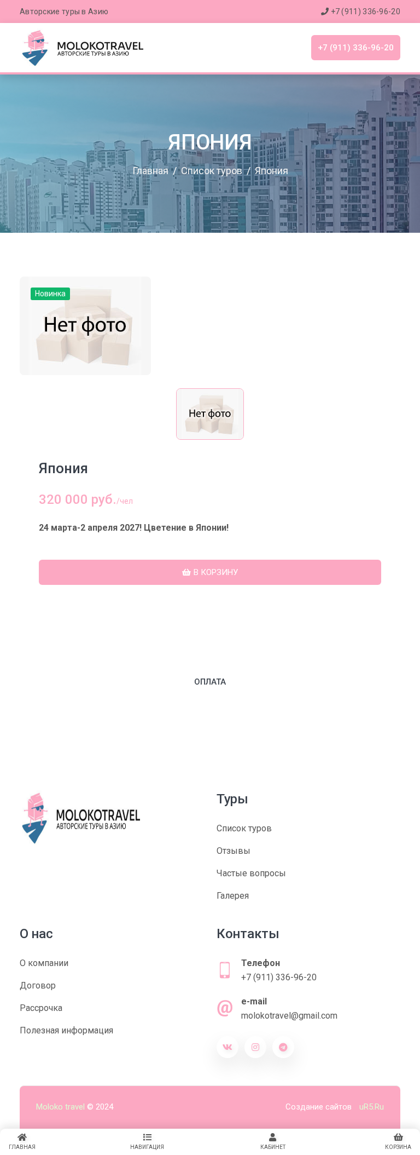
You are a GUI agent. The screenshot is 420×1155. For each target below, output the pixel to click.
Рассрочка (41, 1008)
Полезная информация (66, 1030)
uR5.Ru (371, 1107)
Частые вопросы (251, 873)
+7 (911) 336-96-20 (364, 11)
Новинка (50, 293)
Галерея (233, 895)
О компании (44, 963)
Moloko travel (60, 1107)
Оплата (210, 682)
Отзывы (233, 851)
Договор (38, 985)
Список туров (244, 828)
